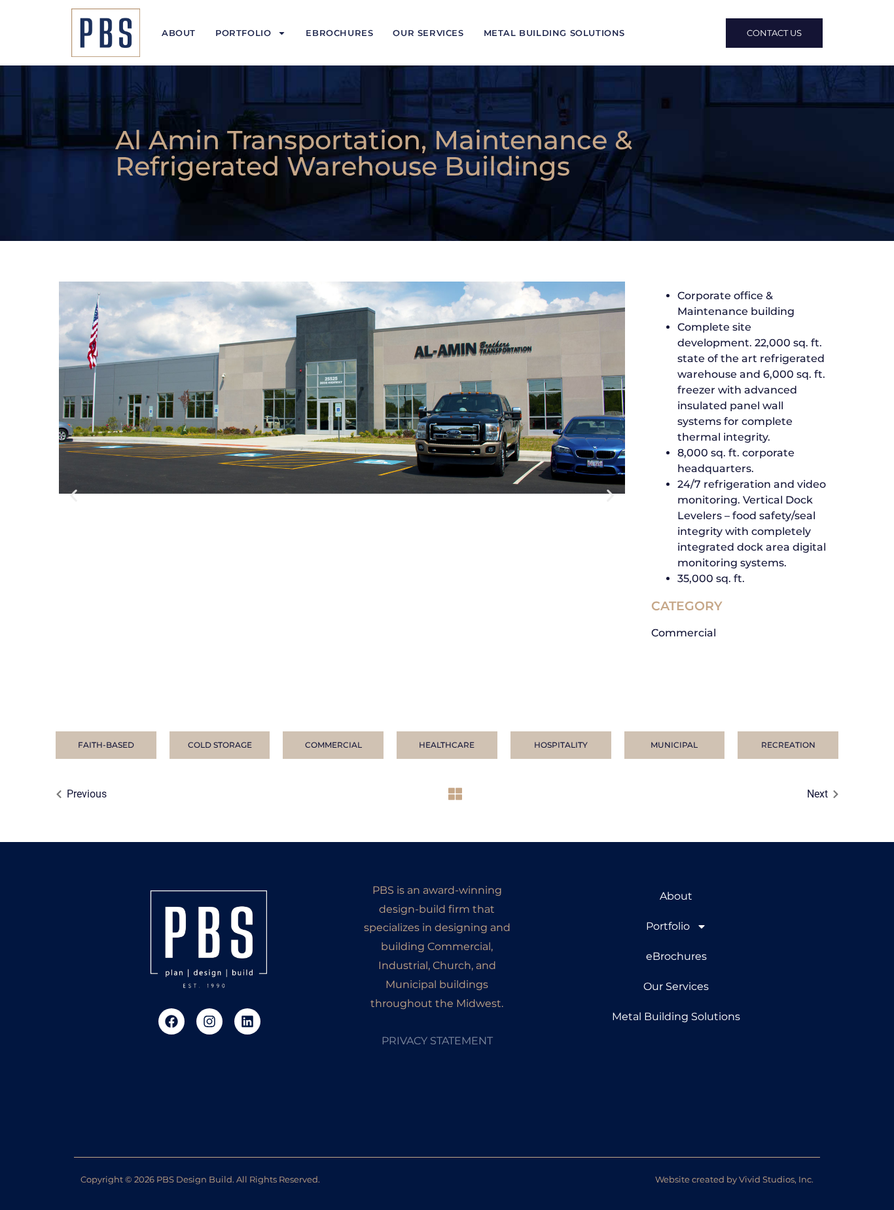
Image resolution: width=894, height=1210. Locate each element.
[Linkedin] (247, 1021)
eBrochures (339, 33)
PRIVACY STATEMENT (437, 1041)
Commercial (683, 633)
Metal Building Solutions (554, 33)
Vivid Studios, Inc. (776, 1179)
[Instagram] (209, 1021)
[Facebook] (171, 1021)
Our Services (428, 33)
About (179, 33)
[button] (73, 496)
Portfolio (243, 33)
